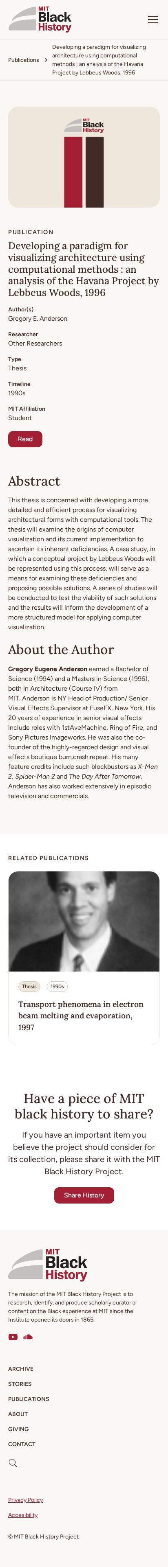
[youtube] (13, 1337)
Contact (21, 1444)
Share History (84, 1195)
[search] (13, 1460)
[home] (40, 20)
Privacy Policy (25, 1500)
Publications (28, 1399)
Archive (20, 1369)
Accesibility (23, 1515)
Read (25, 439)
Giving (18, 1429)
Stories (20, 1384)
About (18, 1414)
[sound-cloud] (28, 1337)
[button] (151, 19)
